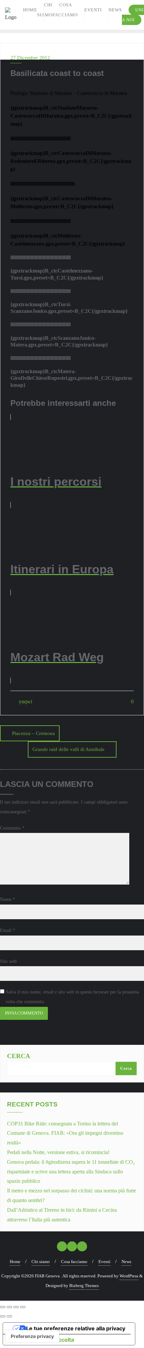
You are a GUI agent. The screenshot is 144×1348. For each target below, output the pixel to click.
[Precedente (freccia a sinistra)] (2, 1316)
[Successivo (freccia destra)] (9, 1316)
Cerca (18, 1055)
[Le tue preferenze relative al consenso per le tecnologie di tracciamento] (32, 1336)
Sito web (8, 961)
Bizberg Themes (84, 1285)
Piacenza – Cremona (33, 733)
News (126, 1261)
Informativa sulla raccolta (41, 1339)
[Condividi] (16, 1307)
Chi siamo (40, 1261)
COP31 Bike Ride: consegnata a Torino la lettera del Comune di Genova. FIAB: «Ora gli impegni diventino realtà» (65, 1133)
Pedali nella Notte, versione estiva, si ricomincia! (58, 1152)
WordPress (129, 1275)
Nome (7, 899)
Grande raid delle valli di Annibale (68, 749)
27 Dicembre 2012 (30, 58)
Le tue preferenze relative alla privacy (75, 1328)
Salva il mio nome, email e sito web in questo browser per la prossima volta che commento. (72, 997)
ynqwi (24, 701)
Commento (12, 828)
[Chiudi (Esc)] (22, 1307)
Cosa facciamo (74, 1261)
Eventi (104, 1261)
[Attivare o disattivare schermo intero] (9, 1307)
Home (15, 1261)
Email (7, 930)
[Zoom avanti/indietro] (2, 1307)
